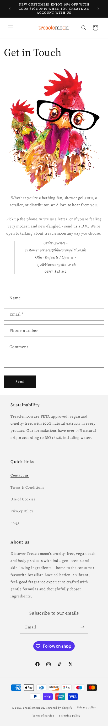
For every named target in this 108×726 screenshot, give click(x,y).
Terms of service (43, 716)
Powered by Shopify (59, 708)
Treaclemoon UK (34, 708)
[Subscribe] (82, 627)
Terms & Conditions (27, 487)
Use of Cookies (22, 499)
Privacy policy (86, 707)
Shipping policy (69, 716)
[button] (10, 28)
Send (20, 381)
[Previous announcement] (9, 8)
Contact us (19, 475)
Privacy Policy (21, 511)
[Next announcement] (98, 8)
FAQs (14, 522)
